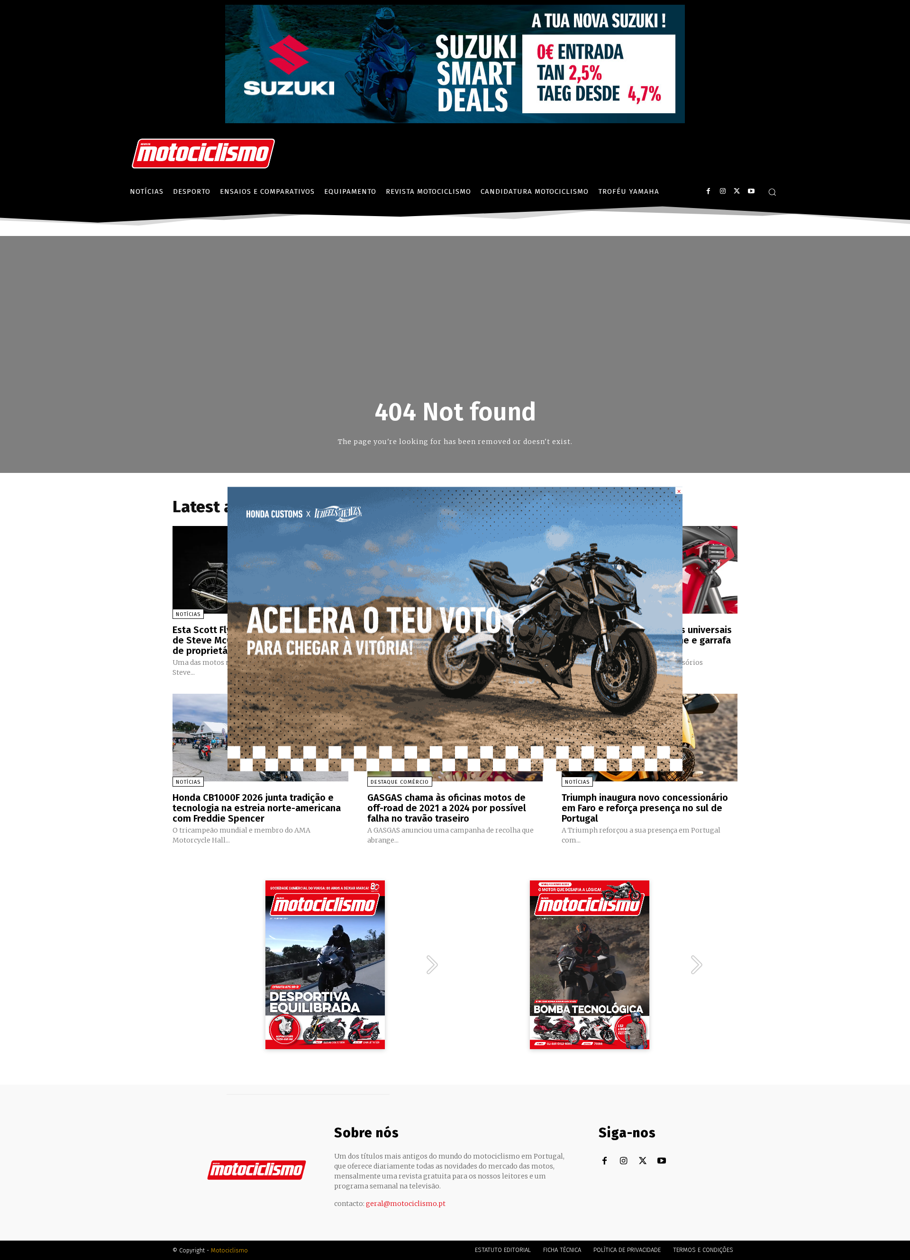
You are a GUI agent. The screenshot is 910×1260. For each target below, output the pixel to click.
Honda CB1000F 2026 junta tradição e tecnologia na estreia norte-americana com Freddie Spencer (257, 808)
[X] (736, 191)
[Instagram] (722, 191)
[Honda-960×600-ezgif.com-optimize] (455, 768)
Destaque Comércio (400, 782)
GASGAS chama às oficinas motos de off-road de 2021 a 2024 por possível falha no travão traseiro (446, 808)
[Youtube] (751, 191)
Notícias (188, 614)
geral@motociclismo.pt (406, 1203)
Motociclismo (229, 1250)
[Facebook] (708, 191)
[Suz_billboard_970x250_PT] (455, 121)
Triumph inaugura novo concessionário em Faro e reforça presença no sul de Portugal (645, 808)
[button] (772, 192)
